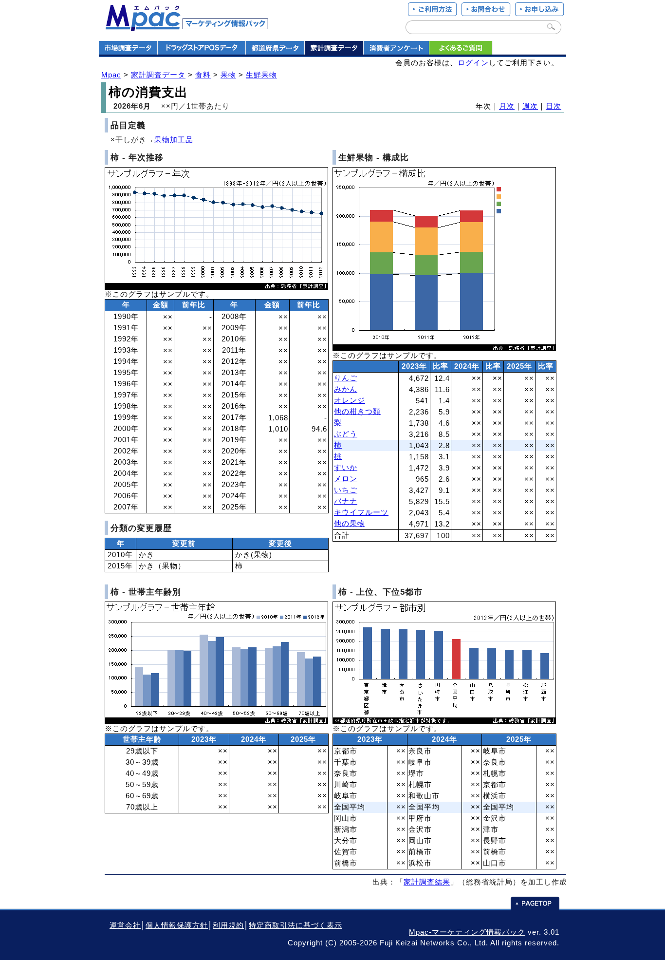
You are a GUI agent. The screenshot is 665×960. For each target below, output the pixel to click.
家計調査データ (158, 75)
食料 (203, 75)
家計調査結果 (427, 882)
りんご (345, 378)
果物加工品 (173, 140)
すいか (345, 467)
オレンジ (349, 400)
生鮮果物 (261, 75)
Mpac (111, 75)
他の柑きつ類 (357, 411)
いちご (345, 490)
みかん (345, 389)
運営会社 (125, 925)
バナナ (345, 501)
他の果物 (349, 523)
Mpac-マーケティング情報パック (467, 932)
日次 (553, 106)
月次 (507, 106)
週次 (530, 106)
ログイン (473, 63)
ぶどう (345, 434)
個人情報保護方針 (177, 925)
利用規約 (228, 925)
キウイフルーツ (361, 512)
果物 (228, 75)
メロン (345, 479)
